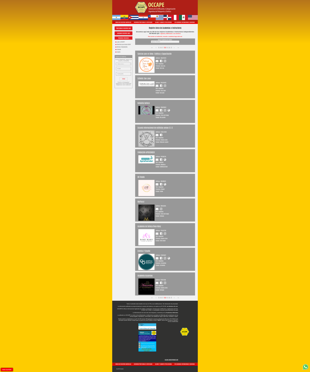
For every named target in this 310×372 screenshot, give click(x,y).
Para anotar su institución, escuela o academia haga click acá (165, 36)
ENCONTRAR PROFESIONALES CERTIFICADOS (143, 22)
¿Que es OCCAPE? (121, 42)
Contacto (119, 49)
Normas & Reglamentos (122, 47)
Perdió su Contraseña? (123, 82)
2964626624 (163, 107)
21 (171, 48)
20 (169, 48)
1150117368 (163, 280)
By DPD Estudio (120, 368)
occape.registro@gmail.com (171, 360)
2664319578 (163, 58)
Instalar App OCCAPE (6, 369)
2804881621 (163, 181)
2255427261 (163, 230)
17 (163, 48)
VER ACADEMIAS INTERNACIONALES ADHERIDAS (184, 22)
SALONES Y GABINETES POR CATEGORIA (163, 22)
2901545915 (163, 206)
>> (178, 48)
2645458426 (163, 82)
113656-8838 (164, 132)
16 (161, 48)
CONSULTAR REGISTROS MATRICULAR (123, 22)
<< (151, 48)
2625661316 (163, 156)
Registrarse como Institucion (123, 84)
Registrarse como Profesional (123, 83)
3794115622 (163, 255)
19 (167, 48)
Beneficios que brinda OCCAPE (124, 44)
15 (159, 48)
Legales (118, 52)
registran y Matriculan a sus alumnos (170, 33)
